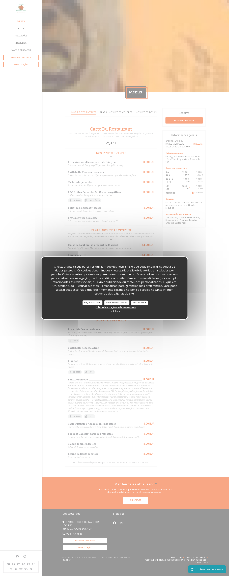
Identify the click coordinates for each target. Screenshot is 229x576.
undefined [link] (115, 311)
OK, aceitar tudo (92, 302)
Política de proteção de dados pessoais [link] (116, 307)
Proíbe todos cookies (117, 302)
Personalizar (139, 302)
